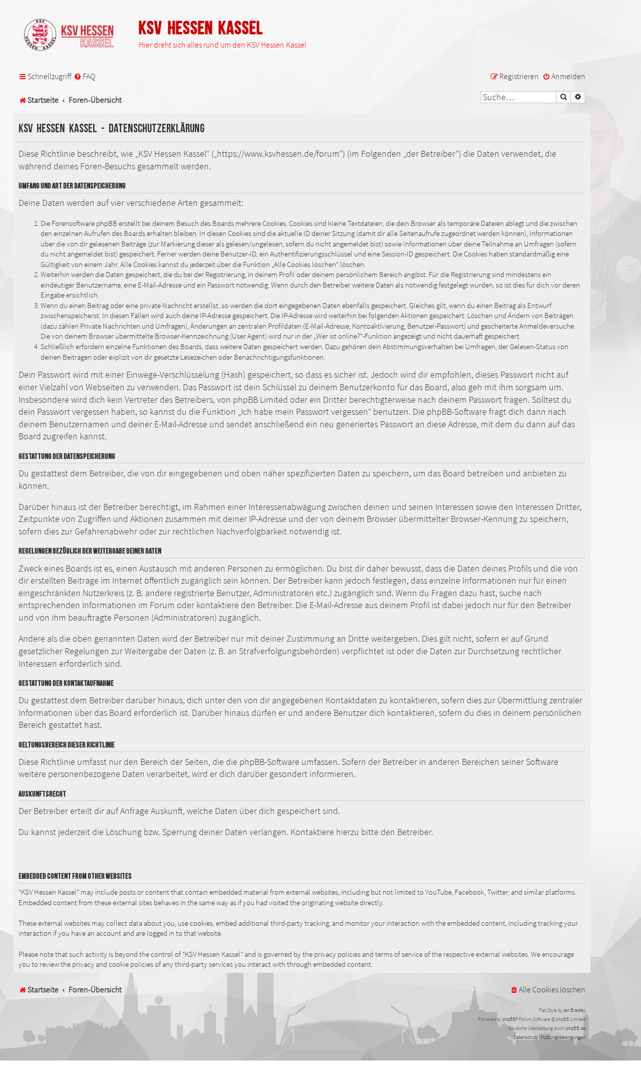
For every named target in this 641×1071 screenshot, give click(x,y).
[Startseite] (73, 35)
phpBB (509, 1019)
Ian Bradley (574, 1010)
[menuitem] (84, 77)
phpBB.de (575, 1028)
